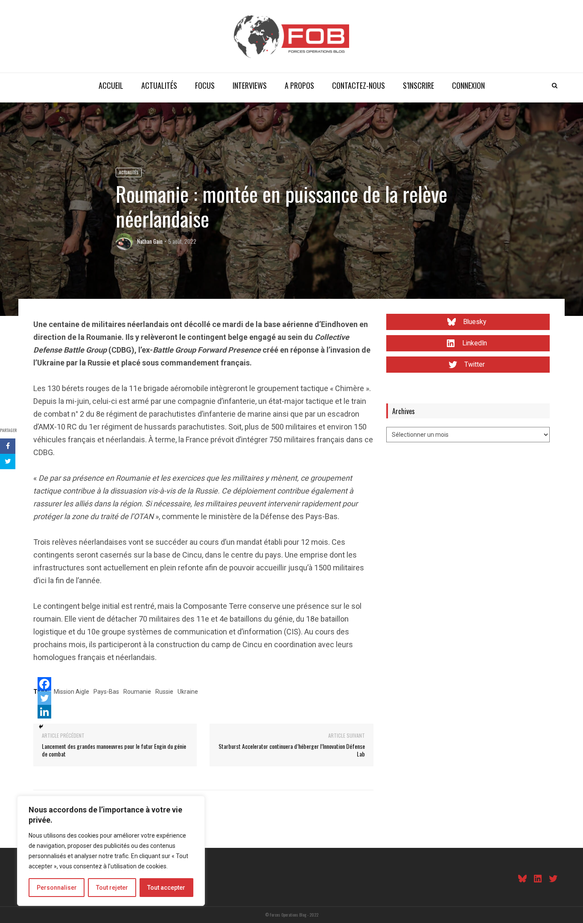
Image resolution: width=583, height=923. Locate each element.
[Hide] (41, 726)
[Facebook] (44, 684)
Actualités (159, 85)
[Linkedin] (44, 712)
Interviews (250, 85)
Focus (205, 85)
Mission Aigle (71, 691)
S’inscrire (418, 85)
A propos (299, 85)
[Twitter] (44, 698)
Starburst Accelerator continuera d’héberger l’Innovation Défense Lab (292, 750)
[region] (111, 851)
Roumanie (137, 691)
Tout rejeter (112, 887)
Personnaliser (57, 887)
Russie (164, 691)
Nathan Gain (150, 241)
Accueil (111, 85)
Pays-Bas (106, 691)
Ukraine (188, 691)
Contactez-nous (358, 85)
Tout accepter (166, 887)
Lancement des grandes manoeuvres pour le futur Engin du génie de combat (114, 750)
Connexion (468, 85)
